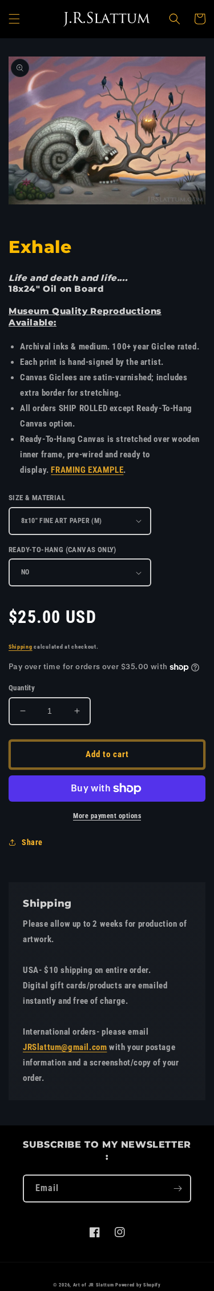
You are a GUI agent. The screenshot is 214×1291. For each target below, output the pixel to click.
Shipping (21, 647)
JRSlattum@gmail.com (65, 1047)
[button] (14, 18)
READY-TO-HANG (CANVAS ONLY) (62, 549)
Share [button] (32, 842)
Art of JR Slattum (93, 1285)
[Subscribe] (177, 1188)
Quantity (22, 687)
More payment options (107, 816)
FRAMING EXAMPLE (87, 470)
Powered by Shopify (138, 1285)
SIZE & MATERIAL (37, 497)
